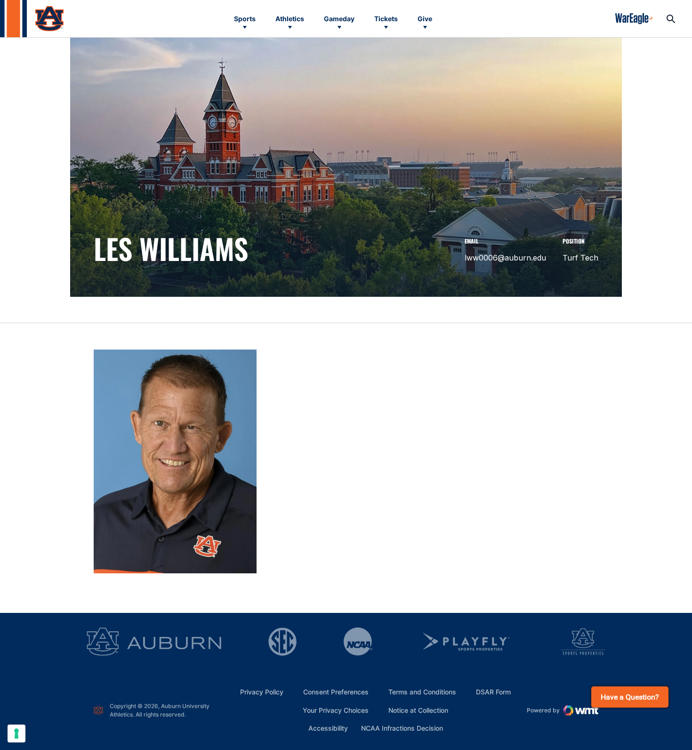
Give (425, 19)
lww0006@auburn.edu (505, 257)
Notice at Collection (418, 710)
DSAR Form (493, 692)
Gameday (339, 19)
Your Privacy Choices (336, 710)
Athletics (289, 19)
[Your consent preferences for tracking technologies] (16, 733)
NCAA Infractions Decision (402, 728)
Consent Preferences (336, 692)
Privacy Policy (261, 692)
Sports (245, 19)
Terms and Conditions (422, 692)
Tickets (386, 19)
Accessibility (328, 728)
